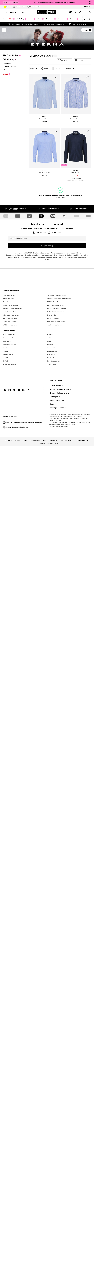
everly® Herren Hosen (10, 305)
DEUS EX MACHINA (9, 344)
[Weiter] (85, 19)
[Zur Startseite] (15, 381)
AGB (44, 440)
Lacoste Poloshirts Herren (56, 322)
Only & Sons (51, 354)
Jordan (5, 351)
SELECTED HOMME (9, 364)
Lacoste (50, 344)
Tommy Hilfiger (52, 348)
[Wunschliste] (85, 12)
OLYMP (5, 358)
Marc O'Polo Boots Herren (56, 308)
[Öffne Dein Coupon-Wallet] (70, 12)
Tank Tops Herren (9, 295)
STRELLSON (51, 364)
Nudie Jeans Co (8, 338)
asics (49, 341)
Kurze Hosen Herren (10, 322)
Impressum (54, 440)
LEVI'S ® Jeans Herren (10, 325)
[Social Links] (5, 390)
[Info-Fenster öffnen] (89, 2)
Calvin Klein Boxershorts (55, 312)
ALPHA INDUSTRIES (9, 334)
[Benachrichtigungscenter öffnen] (80, 12)
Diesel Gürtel (7, 302)
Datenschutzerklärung (14, 255)
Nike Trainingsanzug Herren (56, 305)
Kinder (21, 12)
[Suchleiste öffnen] (89, 19)
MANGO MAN (52, 351)
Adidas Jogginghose (10, 318)
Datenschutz (35, 440)
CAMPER (50, 334)
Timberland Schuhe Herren (56, 295)
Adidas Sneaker (8, 298)
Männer (13, 12)
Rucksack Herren (53, 318)
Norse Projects (8, 354)
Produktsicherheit (82, 440)
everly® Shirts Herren (10, 312)
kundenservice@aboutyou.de (33, 257)
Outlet (8, 6)
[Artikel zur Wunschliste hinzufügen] (56, 77)
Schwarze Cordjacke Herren (12, 308)
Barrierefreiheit (66, 440)
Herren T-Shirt (52, 315)
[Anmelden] (75, 12)
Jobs (25, 440)
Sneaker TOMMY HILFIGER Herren (59, 298)
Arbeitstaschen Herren (11, 315)
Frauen (5, 12)
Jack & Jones (7, 348)
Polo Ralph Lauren (53, 361)
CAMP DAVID (7, 341)
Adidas (49, 338)
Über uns (9, 440)
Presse (17, 440)
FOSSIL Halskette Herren (56, 302)
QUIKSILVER (51, 358)
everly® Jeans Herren (54, 325)
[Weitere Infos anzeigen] (44, 125)
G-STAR (5, 361)
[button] (64, 60)
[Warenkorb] (89, 12)
